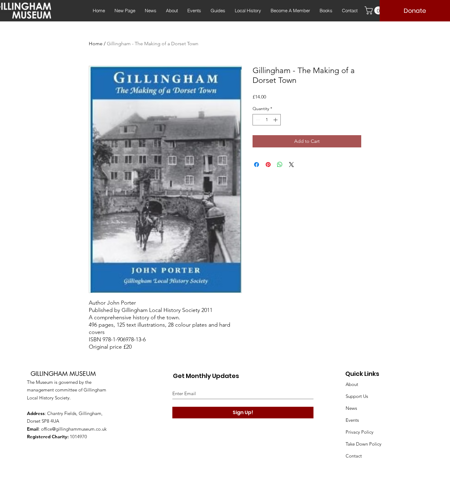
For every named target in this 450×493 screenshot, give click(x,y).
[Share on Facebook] (256, 164)
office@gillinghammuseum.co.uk (74, 429)
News (351, 408)
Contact (354, 456)
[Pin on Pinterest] (268, 164)
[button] (374, 10)
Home (96, 43)
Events (352, 420)
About (352, 384)
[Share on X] (291, 164)
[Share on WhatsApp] (279, 164)
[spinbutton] (266, 119)
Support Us (357, 396)
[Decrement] (257, 119)
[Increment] (276, 119)
